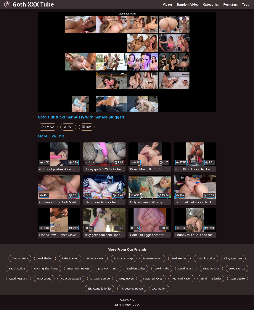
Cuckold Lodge (206, 258)
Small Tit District (211, 278)
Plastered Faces (152, 278)
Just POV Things (108, 268)
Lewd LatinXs (237, 268)
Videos (168, 4)
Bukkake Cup (179, 258)
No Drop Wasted (71, 278)
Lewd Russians (18, 278)
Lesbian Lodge (136, 268)
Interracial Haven (78, 268)
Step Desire (237, 278)
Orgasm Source (100, 278)
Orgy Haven (126, 278)
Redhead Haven (181, 278)
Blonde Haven (96, 258)
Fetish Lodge (17, 268)
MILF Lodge (44, 278)
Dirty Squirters (233, 258)
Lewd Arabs (162, 268)
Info (88, 127)
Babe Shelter (70, 258)
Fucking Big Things (46, 268)
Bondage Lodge (123, 258)
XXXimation (159, 288)
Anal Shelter (45, 258)
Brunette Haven (152, 258)
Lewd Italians (211, 268)
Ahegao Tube (20, 258)
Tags (245, 4)
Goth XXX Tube (33, 4)
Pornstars (230, 4)
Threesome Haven (131, 288)
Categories (211, 4)
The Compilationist (99, 288)
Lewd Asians (186, 268)
